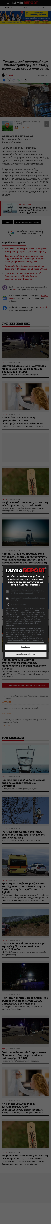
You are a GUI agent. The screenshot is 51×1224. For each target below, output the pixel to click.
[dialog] (26, 612)
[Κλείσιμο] (45, 568)
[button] (26, 604)
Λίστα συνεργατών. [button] (21, 625)
